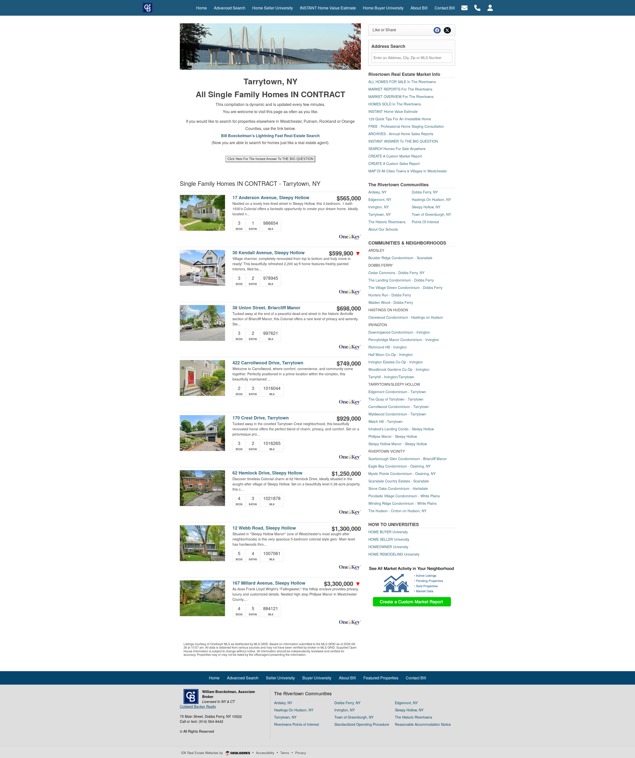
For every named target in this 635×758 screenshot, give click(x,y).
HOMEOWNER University (388, 546)
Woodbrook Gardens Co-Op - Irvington (398, 369)
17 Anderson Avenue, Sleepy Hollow (270, 197)
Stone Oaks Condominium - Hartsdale (398, 488)
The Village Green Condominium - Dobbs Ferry (405, 287)
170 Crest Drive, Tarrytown (260, 417)
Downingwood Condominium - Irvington (399, 332)
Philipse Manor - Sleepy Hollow (392, 436)
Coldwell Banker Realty (198, 706)
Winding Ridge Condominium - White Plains (402, 503)
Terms (284, 752)
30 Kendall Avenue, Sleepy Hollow (268, 252)
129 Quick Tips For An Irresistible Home (399, 118)
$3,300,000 (342, 583)
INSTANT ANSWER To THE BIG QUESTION (403, 141)
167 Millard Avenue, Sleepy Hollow (268, 583)
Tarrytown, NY (379, 214)
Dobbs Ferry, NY (425, 192)
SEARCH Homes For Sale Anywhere (397, 148)
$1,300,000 (346, 528)
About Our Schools (383, 229)
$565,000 (349, 198)
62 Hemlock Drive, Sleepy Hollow (267, 472)
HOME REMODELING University (393, 554)
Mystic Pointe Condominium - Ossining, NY (402, 473)
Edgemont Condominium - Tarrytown (397, 391)
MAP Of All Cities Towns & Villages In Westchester (407, 170)
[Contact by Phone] (477, 7)
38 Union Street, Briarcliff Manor (266, 307)
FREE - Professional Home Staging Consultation (406, 126)
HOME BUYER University (388, 531)
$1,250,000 (346, 473)
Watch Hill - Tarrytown (385, 421)
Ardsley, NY (377, 192)
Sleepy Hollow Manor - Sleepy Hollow (397, 443)
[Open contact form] (464, 7)
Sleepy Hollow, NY (426, 206)
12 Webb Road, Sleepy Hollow (264, 528)
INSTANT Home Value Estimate (393, 111)
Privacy (300, 752)
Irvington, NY (378, 206)
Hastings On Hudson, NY (431, 199)
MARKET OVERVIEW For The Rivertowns (401, 96)
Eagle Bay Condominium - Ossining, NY (399, 466)
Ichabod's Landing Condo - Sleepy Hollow (401, 428)
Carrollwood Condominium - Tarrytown (398, 406)
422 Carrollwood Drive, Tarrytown (267, 362)
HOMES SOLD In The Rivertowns (394, 103)
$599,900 (345, 253)
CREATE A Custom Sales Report (394, 163)
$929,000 (349, 418)
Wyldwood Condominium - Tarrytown (397, 413)
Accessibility (265, 752)
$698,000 (349, 308)
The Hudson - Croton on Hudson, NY (397, 510)
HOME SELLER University (388, 539)
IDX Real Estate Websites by (202, 752)
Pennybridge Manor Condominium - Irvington (403, 339)
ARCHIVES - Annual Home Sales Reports (400, 133)
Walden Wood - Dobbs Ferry (390, 302)
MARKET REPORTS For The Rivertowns (400, 89)
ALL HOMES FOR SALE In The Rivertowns (402, 81)
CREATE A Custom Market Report (395, 156)
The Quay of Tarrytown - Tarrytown (395, 399)
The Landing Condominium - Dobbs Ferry (401, 280)
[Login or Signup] (490, 7)
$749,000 (349, 363)
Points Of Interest (425, 221)
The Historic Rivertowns (387, 221)
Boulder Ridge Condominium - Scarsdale (400, 257)
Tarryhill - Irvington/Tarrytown (391, 376)
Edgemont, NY (379, 199)
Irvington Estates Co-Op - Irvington (395, 361)
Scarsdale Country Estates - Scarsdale (398, 480)
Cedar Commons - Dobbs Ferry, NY (396, 272)
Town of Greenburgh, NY (431, 214)
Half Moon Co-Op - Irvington (390, 354)
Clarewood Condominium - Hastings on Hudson (405, 317)
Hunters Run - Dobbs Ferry (389, 294)
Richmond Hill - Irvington (387, 347)
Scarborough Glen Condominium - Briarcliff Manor (407, 458)
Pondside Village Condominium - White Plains (404, 495)
